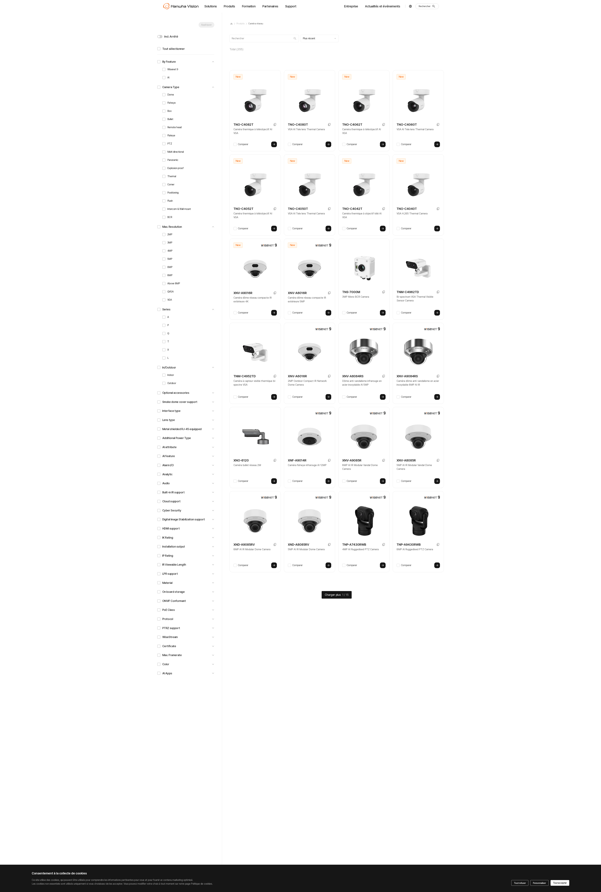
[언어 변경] (410, 6)
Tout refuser (520, 883)
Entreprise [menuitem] (351, 6)
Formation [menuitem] (248, 6)
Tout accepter (560, 883)
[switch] (159, 36)
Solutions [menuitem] (210, 6)
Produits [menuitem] (229, 6)
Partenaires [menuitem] (270, 6)
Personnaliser (539, 883)
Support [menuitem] (290, 6)
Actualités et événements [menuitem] (382, 6)
